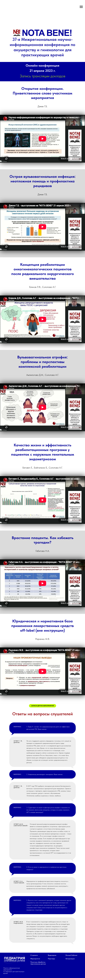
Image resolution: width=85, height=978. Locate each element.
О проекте (34, 955)
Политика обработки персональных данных (38, 963)
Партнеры (51, 959)
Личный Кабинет (71, 955)
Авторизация (70, 959)
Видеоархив (52, 955)
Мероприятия (35, 959)
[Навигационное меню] (81, 7)
